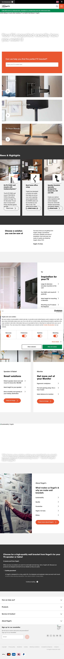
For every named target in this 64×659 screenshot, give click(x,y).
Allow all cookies (52, 346)
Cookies (26, 647)
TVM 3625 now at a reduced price (11, 10)
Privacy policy (12, 647)
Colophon (56, 647)
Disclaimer (19, 647)
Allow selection (32, 346)
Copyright (4, 647)
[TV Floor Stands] (8, 139)
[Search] (57, 2)
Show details (55, 341)
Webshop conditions (34, 647)
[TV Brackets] (8, 91)
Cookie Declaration (49, 325)
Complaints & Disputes (46, 647)
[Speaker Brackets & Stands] (8, 115)
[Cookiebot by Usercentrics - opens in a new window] (55, 311)
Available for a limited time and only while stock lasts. (35, 10)
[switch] (24, 336)
